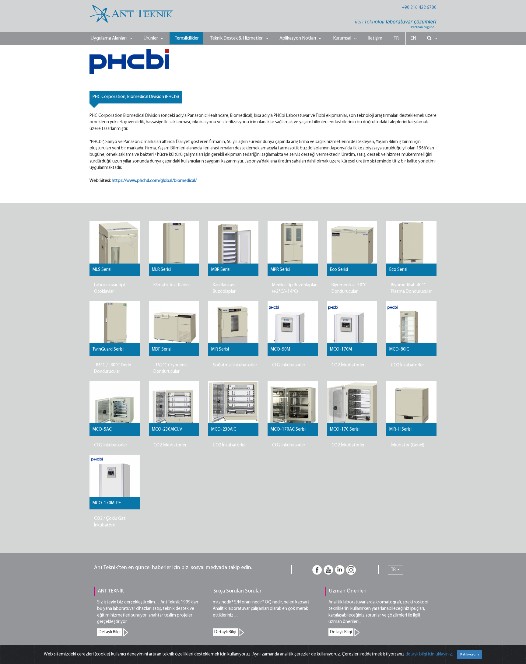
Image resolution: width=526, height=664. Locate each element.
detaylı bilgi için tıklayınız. (429, 654)
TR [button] (394, 570)
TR (396, 38)
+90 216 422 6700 (419, 7)
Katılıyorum (469, 654)
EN (413, 38)
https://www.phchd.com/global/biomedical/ (154, 181)
